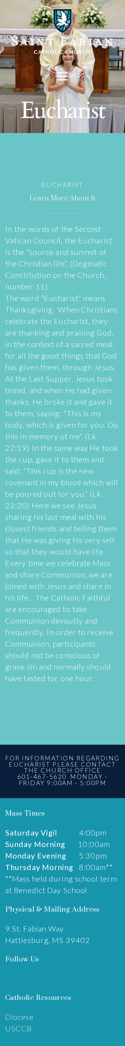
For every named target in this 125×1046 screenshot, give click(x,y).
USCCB (18, 1028)
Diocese (19, 1017)
